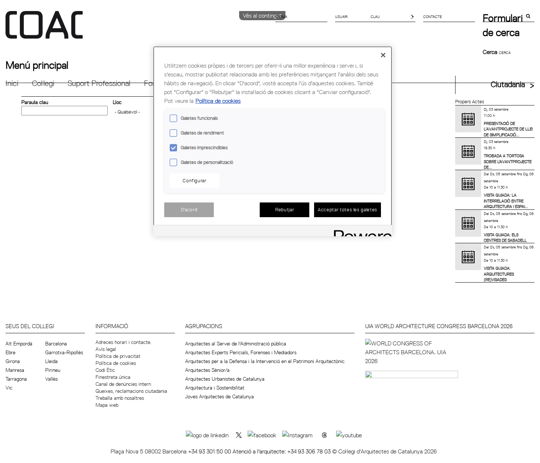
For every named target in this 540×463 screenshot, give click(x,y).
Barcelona (56, 343)
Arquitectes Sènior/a (207, 370)
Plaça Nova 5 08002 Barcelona (149, 451)
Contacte (432, 16)
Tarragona (16, 379)
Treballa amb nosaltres (120, 398)
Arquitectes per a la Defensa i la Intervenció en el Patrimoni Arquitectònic (265, 361)
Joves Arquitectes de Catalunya (219, 396)
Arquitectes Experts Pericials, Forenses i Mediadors (240, 352)
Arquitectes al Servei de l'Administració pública (235, 343)
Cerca (491, 52)
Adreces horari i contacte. (123, 342)
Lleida (51, 361)
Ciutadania (508, 84)
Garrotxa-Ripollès (64, 352)
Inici (12, 83)
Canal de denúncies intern (123, 384)
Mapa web (107, 405)
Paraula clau (34, 102)
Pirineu (52, 370)
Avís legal (106, 349)
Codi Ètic (105, 370)
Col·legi (43, 83)
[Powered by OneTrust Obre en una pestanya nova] (360, 231)
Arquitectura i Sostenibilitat (214, 387)
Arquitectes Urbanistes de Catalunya (224, 379)
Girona (13, 361)
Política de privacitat (118, 356)
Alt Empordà (19, 343)
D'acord (189, 209)
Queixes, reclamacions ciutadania (131, 391)
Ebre (10, 352)
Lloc (117, 102)
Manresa (15, 370)
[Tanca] (383, 55)
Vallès (51, 379)
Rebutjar (284, 209)
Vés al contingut (262, 15)
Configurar (194, 180)
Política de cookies (116, 363)
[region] (272, 141)
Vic (9, 387)
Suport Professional (99, 83)
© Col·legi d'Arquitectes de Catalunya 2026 (384, 451)
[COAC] (138, 29)
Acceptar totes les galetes (347, 209)
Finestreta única (113, 377)
